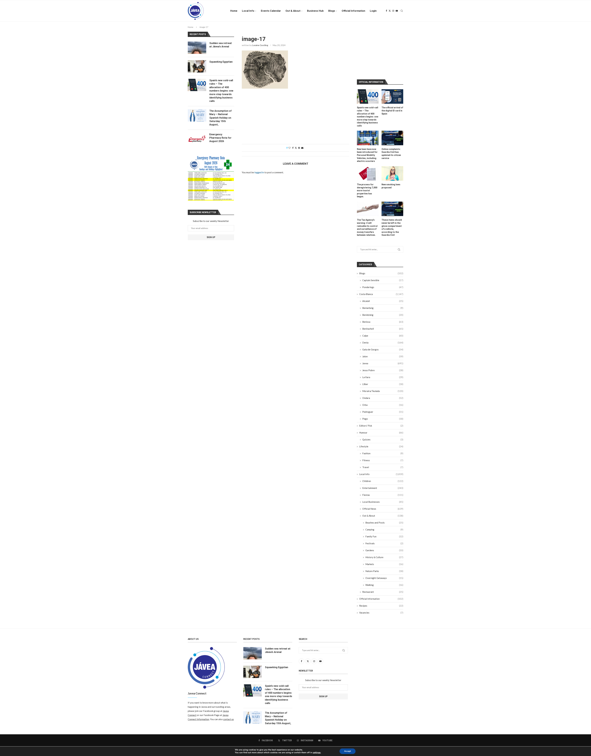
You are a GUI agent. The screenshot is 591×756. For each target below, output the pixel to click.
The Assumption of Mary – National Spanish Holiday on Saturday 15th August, (220, 117)
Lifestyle (381, 444)
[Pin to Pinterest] (299, 147)
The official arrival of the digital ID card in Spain (392, 108)
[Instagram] (393, 10)
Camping (384, 527)
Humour (381, 430)
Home (233, 10)
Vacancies (381, 610)
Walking (384, 582)
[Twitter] (390, 10)
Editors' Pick (381, 423)
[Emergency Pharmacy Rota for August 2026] (197, 139)
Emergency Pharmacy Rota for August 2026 (220, 138)
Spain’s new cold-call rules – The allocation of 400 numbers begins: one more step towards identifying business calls (367, 114)
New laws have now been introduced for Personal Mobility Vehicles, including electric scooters (367, 153)
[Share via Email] (302, 147)
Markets (384, 561)
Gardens (384, 548)
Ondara (382, 395)
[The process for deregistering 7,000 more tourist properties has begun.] (368, 171)
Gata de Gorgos (382, 347)
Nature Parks (384, 568)
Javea (382, 361)
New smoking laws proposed (391, 183)
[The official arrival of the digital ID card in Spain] (392, 94)
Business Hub (315, 10)
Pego (382, 416)
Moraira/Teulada (382, 388)
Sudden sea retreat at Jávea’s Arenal (220, 45)
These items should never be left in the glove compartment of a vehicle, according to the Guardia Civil (392, 225)
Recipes (381, 603)
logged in (259, 172)
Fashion (382, 451)
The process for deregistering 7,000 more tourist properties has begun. (367, 188)
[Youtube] (397, 10)
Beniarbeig (382, 305)
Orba (382, 402)
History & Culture (384, 554)
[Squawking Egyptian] (197, 66)
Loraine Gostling (260, 45)
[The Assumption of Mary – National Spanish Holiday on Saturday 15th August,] (197, 115)
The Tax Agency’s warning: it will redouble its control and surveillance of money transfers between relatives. (367, 225)
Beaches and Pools (384, 520)
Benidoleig (382, 312)
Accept (347, 751)
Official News (382, 506)
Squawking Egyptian (221, 61)
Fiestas (382, 492)
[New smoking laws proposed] (392, 171)
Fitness (382, 458)
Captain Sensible (382, 278)
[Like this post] (289, 147)
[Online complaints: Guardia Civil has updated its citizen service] (392, 135)
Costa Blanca (381, 291)
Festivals (384, 541)
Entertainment (382, 485)
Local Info (248, 10)
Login (373, 10)
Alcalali (382, 298)
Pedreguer (382, 409)
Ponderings (382, 284)
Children (382, 478)
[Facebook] (386, 10)
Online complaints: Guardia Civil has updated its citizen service (391, 151)
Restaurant (382, 589)
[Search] (401, 10)
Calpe (382, 333)
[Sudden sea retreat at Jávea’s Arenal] (197, 48)
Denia (382, 340)
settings (317, 752)
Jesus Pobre (382, 368)
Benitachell (382, 326)
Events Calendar (271, 10)
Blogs (331, 10)
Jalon (382, 354)
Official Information (353, 10)
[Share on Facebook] (292, 147)
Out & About (292, 10)
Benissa (382, 319)
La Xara (382, 374)
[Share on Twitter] (296, 147)
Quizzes (382, 437)
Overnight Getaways (384, 575)
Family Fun (384, 534)
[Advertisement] (295, 117)
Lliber (382, 381)
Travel (382, 464)
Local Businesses (382, 499)
